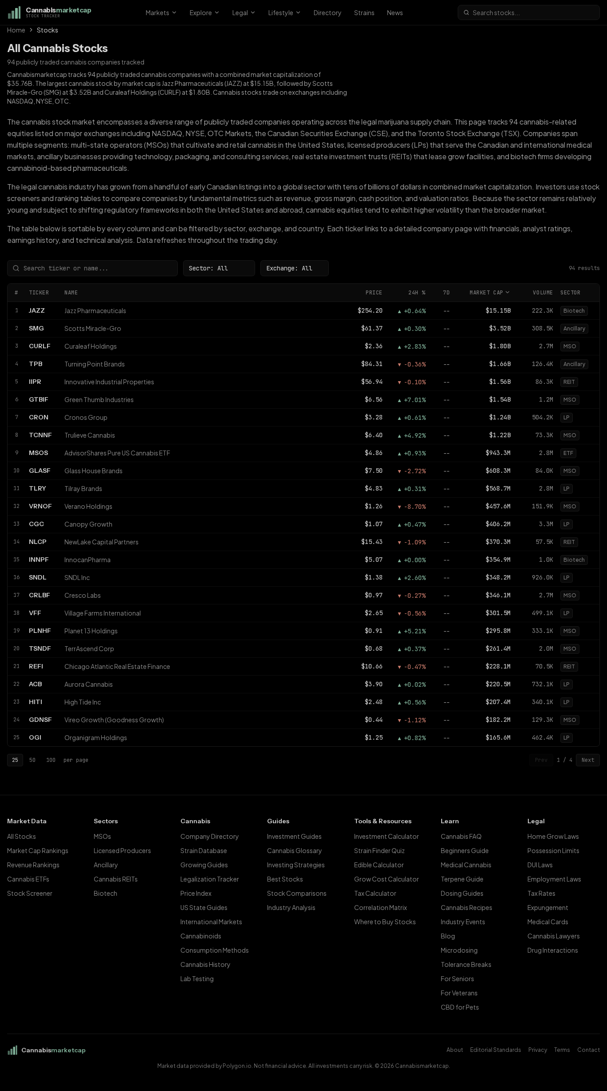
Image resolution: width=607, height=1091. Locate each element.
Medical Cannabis (466, 865)
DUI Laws (540, 865)
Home (16, 30)
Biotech (105, 893)
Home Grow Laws (553, 836)
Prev (541, 760)
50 (32, 760)
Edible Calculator (379, 865)
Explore (201, 12)
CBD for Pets (460, 1007)
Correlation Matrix (380, 907)
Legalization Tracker (209, 879)
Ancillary (106, 865)
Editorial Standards (495, 1050)
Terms (562, 1050)
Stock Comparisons (297, 893)
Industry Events (463, 922)
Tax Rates (541, 893)
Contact (588, 1050)
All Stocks (21, 836)
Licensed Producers (122, 850)
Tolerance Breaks (466, 964)
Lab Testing (197, 978)
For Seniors (457, 978)
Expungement (547, 907)
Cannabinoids (200, 936)
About (455, 1050)
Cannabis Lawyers (553, 936)
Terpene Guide (462, 879)
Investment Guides (294, 836)
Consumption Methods (214, 950)
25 (15, 760)
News (395, 12)
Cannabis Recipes (466, 907)
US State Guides (204, 907)
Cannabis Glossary (294, 850)
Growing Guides (204, 865)
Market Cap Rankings (37, 850)
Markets (157, 12)
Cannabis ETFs (28, 879)
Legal (240, 12)
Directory (328, 12)
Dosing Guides (462, 893)
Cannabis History (205, 964)
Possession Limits (553, 850)
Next (588, 760)
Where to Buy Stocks (385, 922)
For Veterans (459, 993)
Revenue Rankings (33, 865)
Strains (364, 12)
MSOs (102, 836)
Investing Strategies (296, 865)
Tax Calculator (375, 893)
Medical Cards (547, 922)
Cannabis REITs (116, 879)
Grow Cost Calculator (386, 879)
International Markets (211, 922)
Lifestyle (280, 12)
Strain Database (203, 850)
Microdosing (459, 950)
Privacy (537, 1050)
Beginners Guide (465, 850)
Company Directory (209, 836)
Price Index (196, 893)
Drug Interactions (552, 950)
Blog (448, 936)
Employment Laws (554, 879)
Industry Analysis (291, 907)
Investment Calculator (386, 836)
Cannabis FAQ (461, 836)
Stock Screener (29, 893)
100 (51, 760)
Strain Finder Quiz (379, 850)
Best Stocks (285, 879)
